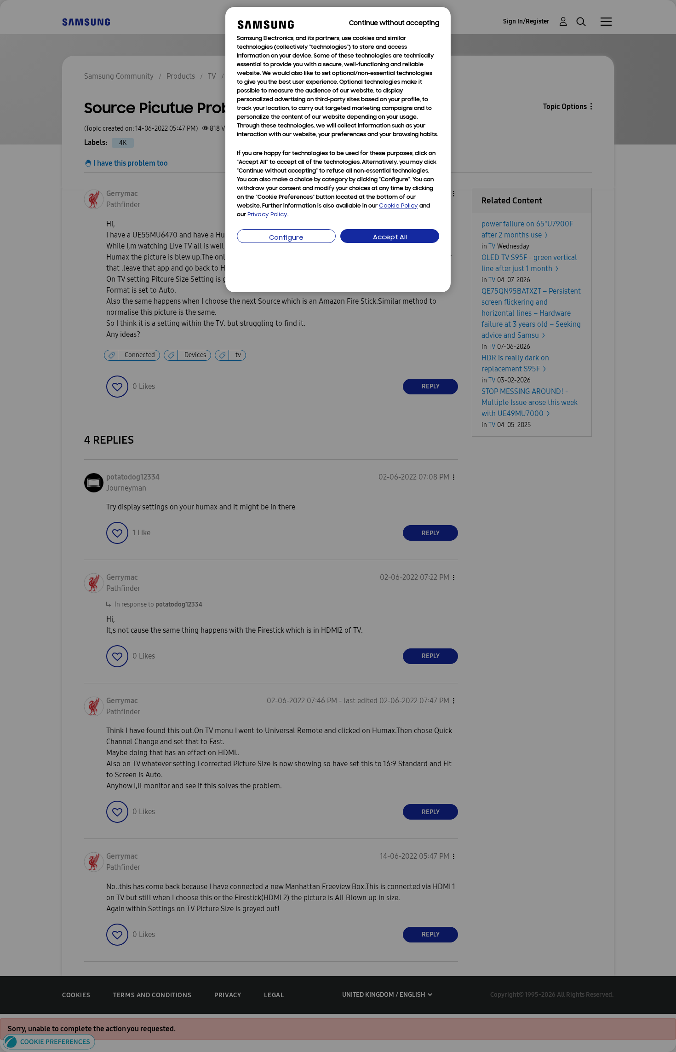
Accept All (390, 237)
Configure (286, 238)
